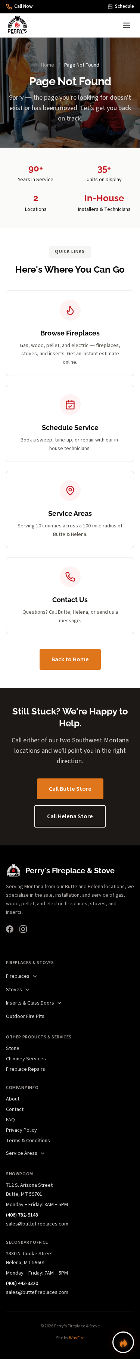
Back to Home (70, 659)
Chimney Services (26, 1059)
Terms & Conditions (28, 1140)
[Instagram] (23, 929)
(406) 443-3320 (22, 1283)
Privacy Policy (21, 1130)
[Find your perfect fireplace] (123, 1342)
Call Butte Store (70, 789)
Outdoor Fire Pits (25, 1016)
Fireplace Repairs (25, 1069)
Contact (15, 1109)
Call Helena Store (70, 816)
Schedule (124, 6)
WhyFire (76, 1338)
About (12, 1099)
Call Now (23, 6)
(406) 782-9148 (22, 1215)
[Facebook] (9, 929)
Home (47, 65)
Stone (12, 1048)
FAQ (10, 1120)
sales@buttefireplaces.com (37, 1224)
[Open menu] (126, 25)
